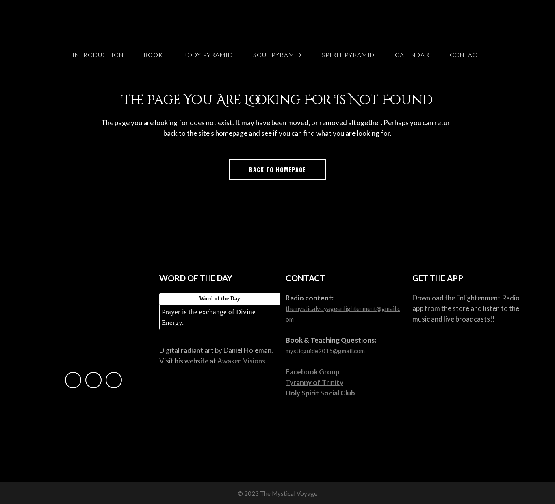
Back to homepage (277, 169)
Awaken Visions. (242, 360)
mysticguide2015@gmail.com (325, 350)
